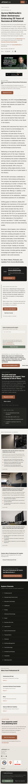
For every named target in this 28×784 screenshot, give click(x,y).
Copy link (8, 51)
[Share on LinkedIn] (15, 51)
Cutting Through (22, 102)
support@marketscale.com (8, 344)
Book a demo (7, 401)
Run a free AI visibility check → (10, 365)
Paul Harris (4, 100)
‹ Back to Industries (5, 7)
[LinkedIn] (1, 756)
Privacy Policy (9, 778)
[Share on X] (13, 51)
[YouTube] (6, 756)
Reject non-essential (20, 781)
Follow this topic (14, 346)
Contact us (3, 752)
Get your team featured (10, 309)
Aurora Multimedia (16, 44)
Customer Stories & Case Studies (9, 42)
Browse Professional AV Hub (9, 559)
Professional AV (6, 10)
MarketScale (20, 38)
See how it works (8, 313)
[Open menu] (26, 2)
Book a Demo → (4, 753)
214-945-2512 (9, 342)
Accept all (7, 781)
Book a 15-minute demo (9, 737)
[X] (4, 756)
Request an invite (7, 92)
